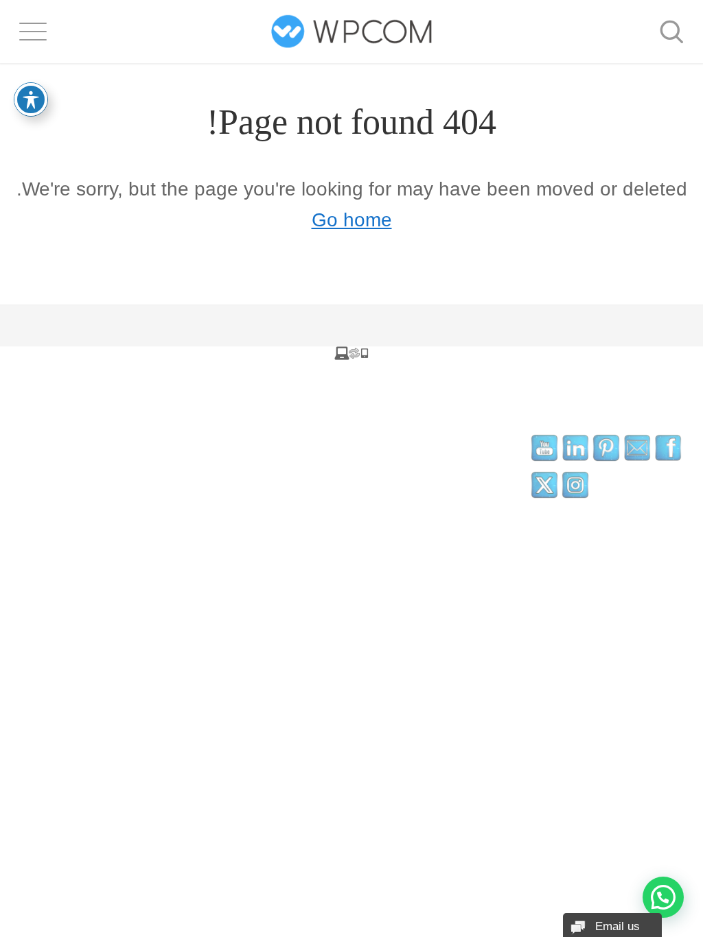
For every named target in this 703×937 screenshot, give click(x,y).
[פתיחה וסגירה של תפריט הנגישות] (30, 99)
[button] (663, 897)
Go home (352, 219)
